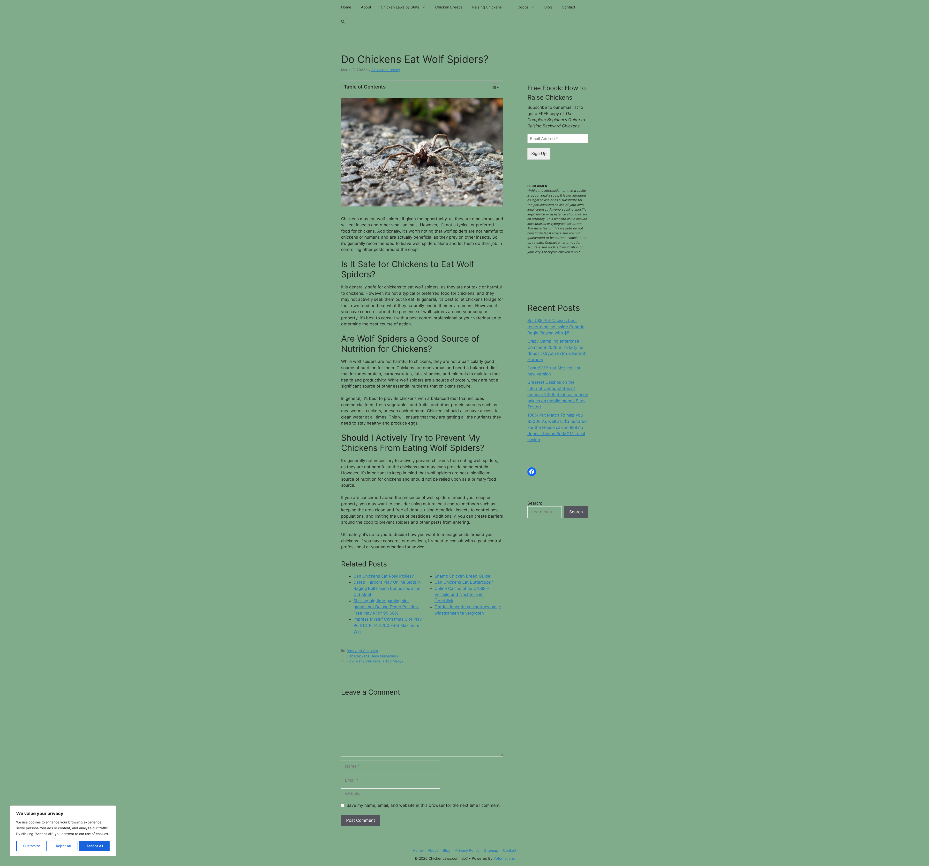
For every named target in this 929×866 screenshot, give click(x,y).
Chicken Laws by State (400, 7)
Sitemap (491, 850)
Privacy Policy (467, 850)
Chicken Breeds (449, 7)
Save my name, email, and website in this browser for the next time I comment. (423, 805)
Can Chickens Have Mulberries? (372, 656)
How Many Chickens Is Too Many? (375, 661)
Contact (568, 7)
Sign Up (539, 153)
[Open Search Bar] (343, 22)
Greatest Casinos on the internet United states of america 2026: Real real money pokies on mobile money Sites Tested (557, 394)
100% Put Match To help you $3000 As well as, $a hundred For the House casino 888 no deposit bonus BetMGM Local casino (557, 427)
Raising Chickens (487, 7)
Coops (523, 7)
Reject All (63, 846)
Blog (548, 7)
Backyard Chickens (362, 651)
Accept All (94, 846)
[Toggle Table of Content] (492, 87)
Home (346, 7)
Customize (31, 846)
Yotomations (504, 858)
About (366, 7)
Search (576, 511)
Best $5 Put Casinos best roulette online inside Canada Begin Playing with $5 (555, 326)
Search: (534, 503)
